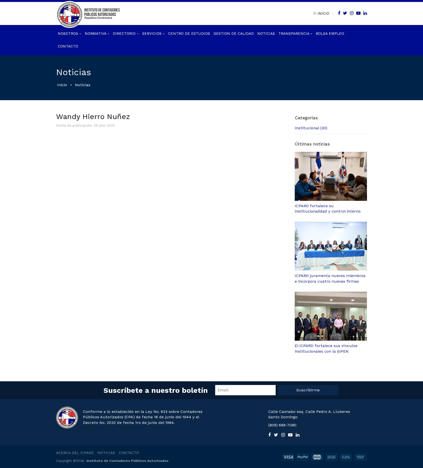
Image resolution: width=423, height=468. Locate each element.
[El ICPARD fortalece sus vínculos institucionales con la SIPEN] (331, 316)
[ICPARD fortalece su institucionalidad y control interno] (331, 176)
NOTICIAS (106, 453)
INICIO (323, 13)
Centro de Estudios (189, 33)
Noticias (266, 33)
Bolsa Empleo (330, 33)
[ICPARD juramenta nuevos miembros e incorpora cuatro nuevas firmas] (331, 246)
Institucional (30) (311, 128)
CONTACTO (129, 453)
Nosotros (68, 33)
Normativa (96, 33)
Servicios (152, 33)
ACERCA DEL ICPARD (75, 453)
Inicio (62, 85)
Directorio (125, 33)
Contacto (68, 46)
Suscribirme (308, 390)
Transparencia (294, 33)
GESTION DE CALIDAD (233, 33)
